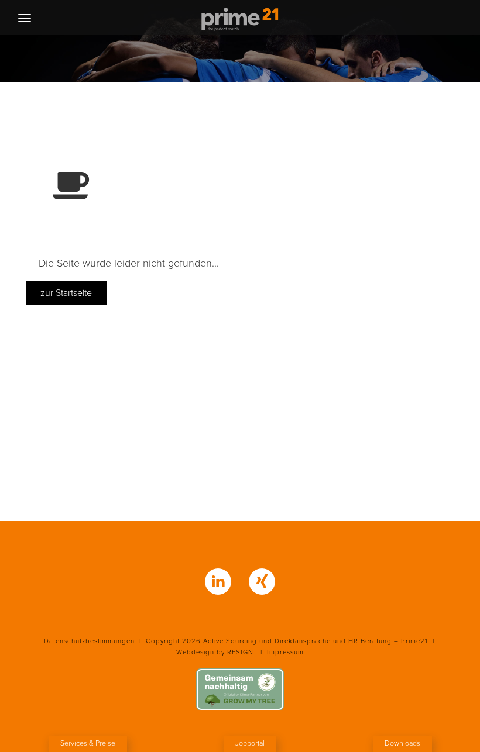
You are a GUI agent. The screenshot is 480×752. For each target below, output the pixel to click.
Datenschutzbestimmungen (89, 641)
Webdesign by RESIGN (214, 652)
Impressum (285, 652)
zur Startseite (66, 293)
